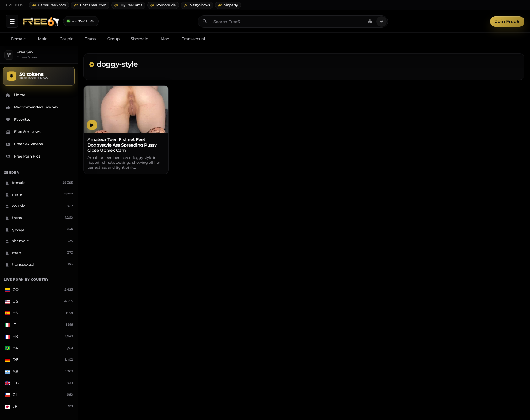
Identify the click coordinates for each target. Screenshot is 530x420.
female (18, 39)
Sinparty (231, 5)
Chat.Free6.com (93, 5)
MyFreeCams (131, 5)
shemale (139, 39)
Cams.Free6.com (52, 5)
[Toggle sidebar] (12, 21)
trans (90, 39)
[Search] (381, 21)
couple (67, 39)
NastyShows (200, 5)
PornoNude (166, 5)
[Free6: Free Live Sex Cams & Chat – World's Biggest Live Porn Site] (41, 21)
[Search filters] (370, 21)
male (43, 39)
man (165, 39)
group (113, 39)
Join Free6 (507, 21)
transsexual (193, 39)
